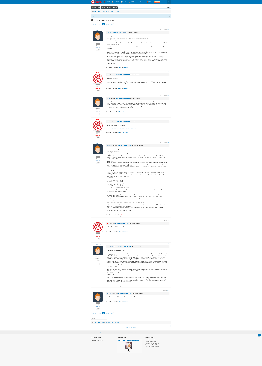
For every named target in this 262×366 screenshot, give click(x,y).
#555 (168, 95)
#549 (168, 29)
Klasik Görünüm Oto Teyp (151, 340)
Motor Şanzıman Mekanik (127, 332)
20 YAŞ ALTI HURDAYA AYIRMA (114, 32)
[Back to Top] (259, 335)
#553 (168, 71)
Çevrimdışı (98, 44)
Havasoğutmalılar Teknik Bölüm (114, 332)
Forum (104, 332)
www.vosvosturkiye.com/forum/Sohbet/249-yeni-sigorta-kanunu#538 (121, 128)
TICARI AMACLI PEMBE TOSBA (152, 343)
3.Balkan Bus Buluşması (150, 341)
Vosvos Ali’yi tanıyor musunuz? (152, 346)
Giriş (119, 67)
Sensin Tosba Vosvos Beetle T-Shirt (128, 340)
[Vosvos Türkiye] (96, 2)
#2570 (168, 290)
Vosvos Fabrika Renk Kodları (151, 344)
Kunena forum (133, 327)
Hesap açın (125, 67)
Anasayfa (100, 332)
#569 (168, 220)
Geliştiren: (128, 327)
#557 (168, 118)
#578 (168, 243)
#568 (168, 142)
